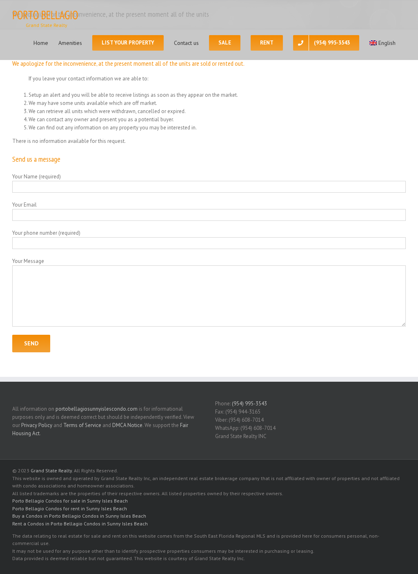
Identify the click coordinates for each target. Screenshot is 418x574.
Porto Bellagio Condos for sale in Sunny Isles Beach (70, 501)
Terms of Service (82, 425)
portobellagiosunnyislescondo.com (97, 408)
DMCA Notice (127, 425)
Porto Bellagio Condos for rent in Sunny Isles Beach (69, 508)
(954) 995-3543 (249, 403)
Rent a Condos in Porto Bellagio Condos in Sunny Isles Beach (80, 524)
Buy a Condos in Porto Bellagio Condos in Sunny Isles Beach (79, 516)
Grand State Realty (51, 470)
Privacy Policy (36, 425)
